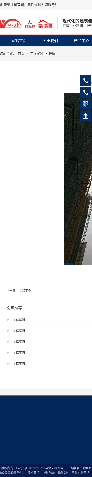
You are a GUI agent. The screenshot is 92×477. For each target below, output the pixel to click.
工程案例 (37, 53)
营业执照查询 (80, 472)
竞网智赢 (49, 472)
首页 (21, 53)
